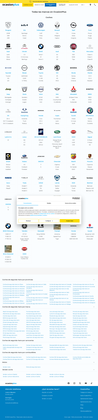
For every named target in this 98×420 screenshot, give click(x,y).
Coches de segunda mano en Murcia (83, 284)
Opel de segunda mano (56, 335)
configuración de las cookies (47, 213)
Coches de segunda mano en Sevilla (83, 296)
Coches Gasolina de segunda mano (36, 357)
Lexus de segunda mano (57, 311)
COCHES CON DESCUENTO (62, 5)
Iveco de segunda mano (33, 320)
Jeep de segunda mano (33, 326)
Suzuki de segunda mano (80, 326)
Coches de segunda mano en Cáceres (13, 303)
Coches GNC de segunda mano (58, 357)
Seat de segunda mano (79, 316)
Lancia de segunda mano (33, 333)
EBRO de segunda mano (10, 335)
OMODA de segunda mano (57, 333)
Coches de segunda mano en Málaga (60, 304)
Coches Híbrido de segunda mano (59, 359)
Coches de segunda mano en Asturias (13, 293)
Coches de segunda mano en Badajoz (13, 295)
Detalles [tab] (49, 203)
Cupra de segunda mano (10, 324)
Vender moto (6, 367)
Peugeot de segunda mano (57, 337)
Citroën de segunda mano (10, 322)
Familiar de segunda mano (57, 347)
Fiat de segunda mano (9, 337)
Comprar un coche (47, 395)
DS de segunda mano (9, 333)
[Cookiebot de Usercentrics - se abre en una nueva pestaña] (73, 198)
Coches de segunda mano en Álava (13, 284)
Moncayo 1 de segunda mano (58, 329)
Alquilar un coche (47, 392)
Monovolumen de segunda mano (82, 345)
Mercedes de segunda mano (58, 318)
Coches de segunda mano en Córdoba (37, 297)
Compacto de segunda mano (34, 347)
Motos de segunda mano (33, 367)
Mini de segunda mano (56, 322)
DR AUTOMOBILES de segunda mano (14, 331)
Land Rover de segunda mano (35, 335)
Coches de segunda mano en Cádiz (36, 284)
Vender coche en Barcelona (11, 376)
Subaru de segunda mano (80, 324)
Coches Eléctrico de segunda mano (13, 359)
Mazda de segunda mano (57, 316)
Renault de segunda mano (80, 313)
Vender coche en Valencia (33, 374)
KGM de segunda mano (33, 329)
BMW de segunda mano (10, 318)
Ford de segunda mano (33, 311)
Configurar (48, 220)
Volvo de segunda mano (80, 337)
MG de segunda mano (56, 320)
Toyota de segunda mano (80, 333)
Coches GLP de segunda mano (35, 359)
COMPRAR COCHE (27, 4)
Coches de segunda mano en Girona (36, 303)
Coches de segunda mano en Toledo (83, 298)
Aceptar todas (69, 220)
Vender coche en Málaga (57, 376)
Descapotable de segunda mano (59, 345)
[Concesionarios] (90, 5)
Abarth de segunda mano (10, 311)
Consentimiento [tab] (27, 203)
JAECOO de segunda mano (34, 322)
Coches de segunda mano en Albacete (14, 286)
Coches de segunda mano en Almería (13, 291)
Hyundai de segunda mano (34, 316)
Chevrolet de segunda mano (11, 320)
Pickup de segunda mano (80, 347)
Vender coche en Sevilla (33, 376)
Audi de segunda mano (9, 316)
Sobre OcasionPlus (85, 395)
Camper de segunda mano (34, 345)
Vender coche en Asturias (57, 374)
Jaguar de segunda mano (33, 324)
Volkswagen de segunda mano (82, 335)
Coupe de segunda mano (33, 349)
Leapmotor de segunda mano (34, 337)
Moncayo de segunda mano (58, 326)
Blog (81, 408)
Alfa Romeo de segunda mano (11, 313)
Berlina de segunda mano (10, 345)
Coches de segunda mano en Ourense (84, 286)
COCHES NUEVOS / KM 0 (50, 5)
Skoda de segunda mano (80, 318)
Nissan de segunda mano (57, 331)
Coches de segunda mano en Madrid (60, 302)
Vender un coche (47, 398)
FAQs (81, 405)
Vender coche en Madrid (10, 374)
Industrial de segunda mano (58, 349)
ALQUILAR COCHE (73, 4)
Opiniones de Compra (86, 398)
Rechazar (28, 220)
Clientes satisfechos (85, 411)
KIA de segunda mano (32, 331)
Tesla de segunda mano (80, 331)
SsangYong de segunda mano (81, 322)
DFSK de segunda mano (10, 329)
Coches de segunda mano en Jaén (59, 292)
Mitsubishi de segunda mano (58, 324)
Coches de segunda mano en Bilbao (13, 301)
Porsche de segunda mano (80, 311)
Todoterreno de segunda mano (82, 349)
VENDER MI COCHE (39, 4)
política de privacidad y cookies (38, 215)
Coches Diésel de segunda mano (12, 357)
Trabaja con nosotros (86, 392)
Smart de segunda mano (80, 320)
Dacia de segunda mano (10, 326)
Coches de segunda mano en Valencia (84, 300)
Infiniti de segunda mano (33, 318)
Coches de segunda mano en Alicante (14, 288)
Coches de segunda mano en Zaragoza (84, 302)
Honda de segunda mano (33, 313)
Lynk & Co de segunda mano (58, 313)
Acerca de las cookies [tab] (70, 203)
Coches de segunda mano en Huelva (60, 286)
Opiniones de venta (85, 402)
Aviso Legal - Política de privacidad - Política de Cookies (78, 417)
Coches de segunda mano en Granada (60, 284)
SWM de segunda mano (80, 329)
